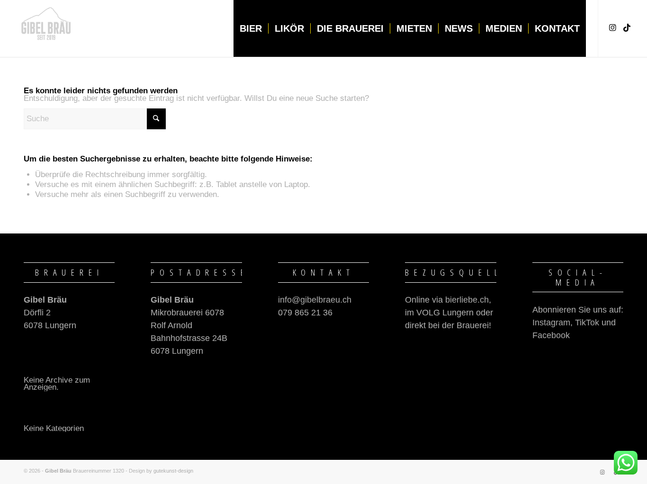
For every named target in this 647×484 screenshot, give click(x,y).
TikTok (587, 322)
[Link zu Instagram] (613, 28)
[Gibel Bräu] (46, 28)
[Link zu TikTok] (627, 28)
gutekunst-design (173, 471)
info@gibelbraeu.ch (314, 300)
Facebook (551, 335)
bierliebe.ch (467, 300)
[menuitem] (251, 28)
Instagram (551, 322)
